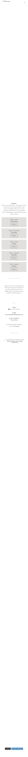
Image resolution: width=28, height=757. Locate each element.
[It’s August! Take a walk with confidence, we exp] (14, 494)
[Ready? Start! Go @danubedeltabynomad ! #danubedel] (14, 641)
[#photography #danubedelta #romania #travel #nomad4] (14, 537)
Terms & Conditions (14, 318)
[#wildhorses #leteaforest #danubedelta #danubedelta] (14, 731)
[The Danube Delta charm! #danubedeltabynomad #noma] (14, 471)
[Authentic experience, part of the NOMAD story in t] (14, 620)
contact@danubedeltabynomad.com (14, 314)
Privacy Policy (14, 320)
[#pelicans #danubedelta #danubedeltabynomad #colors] (14, 742)
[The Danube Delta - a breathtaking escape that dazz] (14, 354)
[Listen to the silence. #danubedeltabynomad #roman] (14, 450)
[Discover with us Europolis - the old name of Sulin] (14, 557)
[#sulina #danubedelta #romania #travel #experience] (14, 517)
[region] (14, 13)
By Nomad (16, 326)
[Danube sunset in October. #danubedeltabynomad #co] (14, 403)
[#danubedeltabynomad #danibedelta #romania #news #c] (14, 661)
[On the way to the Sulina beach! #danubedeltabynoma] (14, 581)
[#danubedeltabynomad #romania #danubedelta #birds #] (14, 677)
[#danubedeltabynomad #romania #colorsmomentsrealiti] (14, 713)
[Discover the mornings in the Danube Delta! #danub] (14, 427)
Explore (14, 224)
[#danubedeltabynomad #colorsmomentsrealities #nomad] (14, 695)
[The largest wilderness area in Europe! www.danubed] (14, 378)
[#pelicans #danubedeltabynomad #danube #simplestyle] (14, 601)
